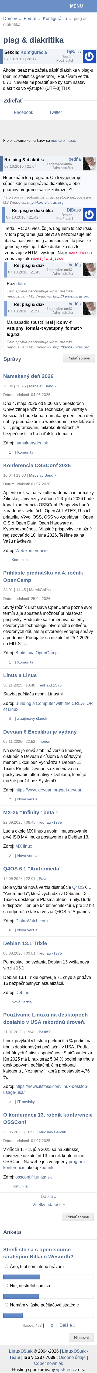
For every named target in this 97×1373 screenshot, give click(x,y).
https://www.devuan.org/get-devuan (48, 790)
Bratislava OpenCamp (36, 653)
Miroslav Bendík (42, 386)
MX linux (23, 846)
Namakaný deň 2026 (28, 376)
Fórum (30, 18)
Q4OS (78, 887)
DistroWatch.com (31, 921)
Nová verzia (27, 799)
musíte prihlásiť (63, 140)
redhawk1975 (50, 685)
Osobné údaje (72, 1357)
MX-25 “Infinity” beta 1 (30, 812)
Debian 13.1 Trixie (25, 943)
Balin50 (45, 1032)
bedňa (75, 159)
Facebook (23, 112)
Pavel (43, 878)
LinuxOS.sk (21, 6)
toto (21, 283)
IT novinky (26, 1102)
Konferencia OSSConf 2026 (37, 465)
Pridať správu (78, 358)
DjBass (74, 51)
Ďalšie (47, 1196)
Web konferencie (31, 550)
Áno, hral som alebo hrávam (36, 1266)
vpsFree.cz (66, 1369)
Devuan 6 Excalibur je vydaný (40, 732)
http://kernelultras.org (45, 202)
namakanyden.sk (31, 443)
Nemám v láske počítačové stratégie (44, 1305)
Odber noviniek (48, 1363)
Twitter (55, 112)
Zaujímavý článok (32, 718)
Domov (10, 18)
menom (45, 741)
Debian (22, 992)
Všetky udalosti (46, 1204)
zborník (46, 1167)
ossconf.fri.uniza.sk (33, 1177)
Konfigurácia (55, 18)
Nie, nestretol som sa (29, 1285)
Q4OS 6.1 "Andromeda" (32, 869)
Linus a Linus (20, 675)
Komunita (25, 452)
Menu (76, 6)
